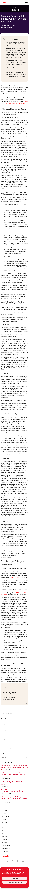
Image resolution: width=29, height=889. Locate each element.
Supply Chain (4, 743)
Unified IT (4, 746)
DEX (2, 721)
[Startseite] (5, 2)
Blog (14, 7)
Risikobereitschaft (14, 577)
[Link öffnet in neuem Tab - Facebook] (17, 861)
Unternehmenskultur (6, 749)
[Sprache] (23, 2)
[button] (26, 2)
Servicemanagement (6, 737)
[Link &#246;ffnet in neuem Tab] (13, 10)
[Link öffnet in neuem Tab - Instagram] (12, 861)
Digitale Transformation (7, 724)
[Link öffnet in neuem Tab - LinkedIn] (7, 861)
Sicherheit (9, 27)
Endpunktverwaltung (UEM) (8, 727)
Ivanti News (4, 730)
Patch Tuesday (5, 733)
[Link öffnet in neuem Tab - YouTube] (23, 861)
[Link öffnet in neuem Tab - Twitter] (2, 861)
